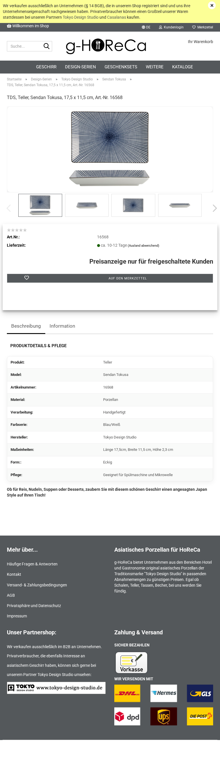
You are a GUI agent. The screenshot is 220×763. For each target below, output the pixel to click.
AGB (11, 595)
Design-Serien (80, 66)
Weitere (155, 66)
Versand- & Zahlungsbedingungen (37, 585)
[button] (146, 27)
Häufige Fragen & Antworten (32, 564)
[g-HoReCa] (110, 46)
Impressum (17, 616)
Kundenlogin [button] (173, 27)
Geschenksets (121, 66)
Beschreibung (26, 326)
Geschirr (46, 66)
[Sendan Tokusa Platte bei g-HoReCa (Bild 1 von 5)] (110, 149)
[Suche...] (46, 46)
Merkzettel (204, 27)
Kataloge (182, 66)
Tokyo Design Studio (81, 17)
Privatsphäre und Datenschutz (34, 605)
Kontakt (14, 574)
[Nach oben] (204, 754)
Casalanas (116, 17)
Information (62, 326)
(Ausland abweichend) (143, 246)
